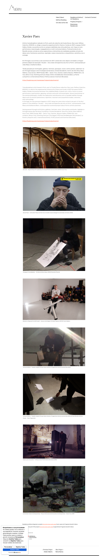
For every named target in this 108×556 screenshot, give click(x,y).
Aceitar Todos (14, 549)
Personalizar (8, 547)
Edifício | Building (61, 20)
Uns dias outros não (62, 22)
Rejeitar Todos (20, 547)
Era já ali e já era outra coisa (49, 524)
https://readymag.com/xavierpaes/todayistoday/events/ (40, 80)
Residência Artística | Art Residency (76, 18)
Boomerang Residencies (74, 25)
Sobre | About (60, 17)
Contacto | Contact (90, 17)
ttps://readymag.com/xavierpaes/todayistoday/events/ (41, 121)
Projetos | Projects (75, 21)
